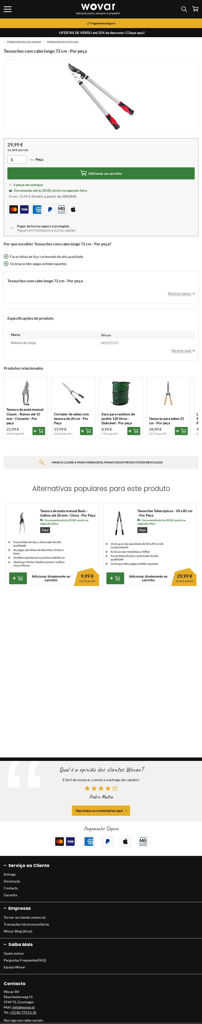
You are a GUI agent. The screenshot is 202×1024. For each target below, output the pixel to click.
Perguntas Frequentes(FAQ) (25, 960)
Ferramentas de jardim (24, 42)
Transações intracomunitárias (26, 924)
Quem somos (14, 953)
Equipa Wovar (14, 967)
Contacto (11, 888)
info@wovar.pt (23, 1007)
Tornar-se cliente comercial (25, 917)
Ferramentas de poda (63, 42)
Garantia (10, 895)
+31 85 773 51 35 (23, 1012)
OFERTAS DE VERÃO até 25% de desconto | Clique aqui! (102, 33)
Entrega (10, 874)
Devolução (12, 881)
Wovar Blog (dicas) (18, 931)
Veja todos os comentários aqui (99, 810)
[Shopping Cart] (195, 9)
